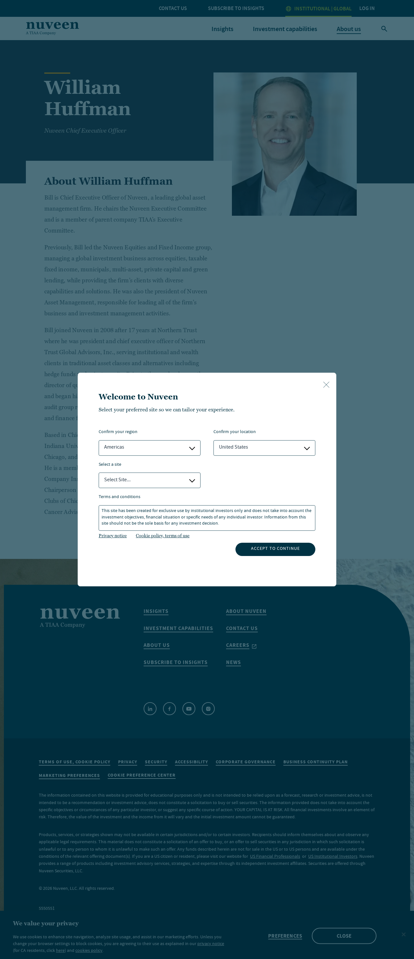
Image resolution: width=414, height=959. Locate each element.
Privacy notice (113, 535)
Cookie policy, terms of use (163, 535)
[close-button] (326, 385)
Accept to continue (275, 548)
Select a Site (110, 465)
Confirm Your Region (118, 432)
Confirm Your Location (234, 432)
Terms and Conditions (119, 497)
